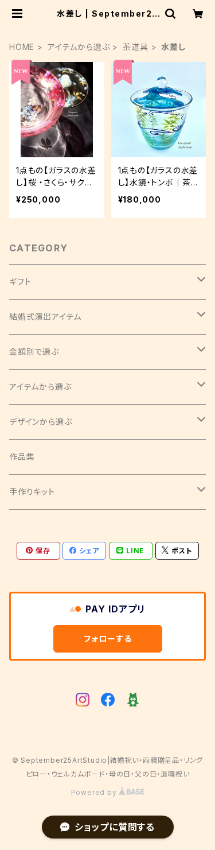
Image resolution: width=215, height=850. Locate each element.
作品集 (21, 456)
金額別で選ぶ (34, 351)
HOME (21, 47)
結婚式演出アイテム (45, 316)
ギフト (20, 281)
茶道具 (135, 47)
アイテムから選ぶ (79, 47)
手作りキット (32, 491)
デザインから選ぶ (40, 421)
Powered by (95, 792)
